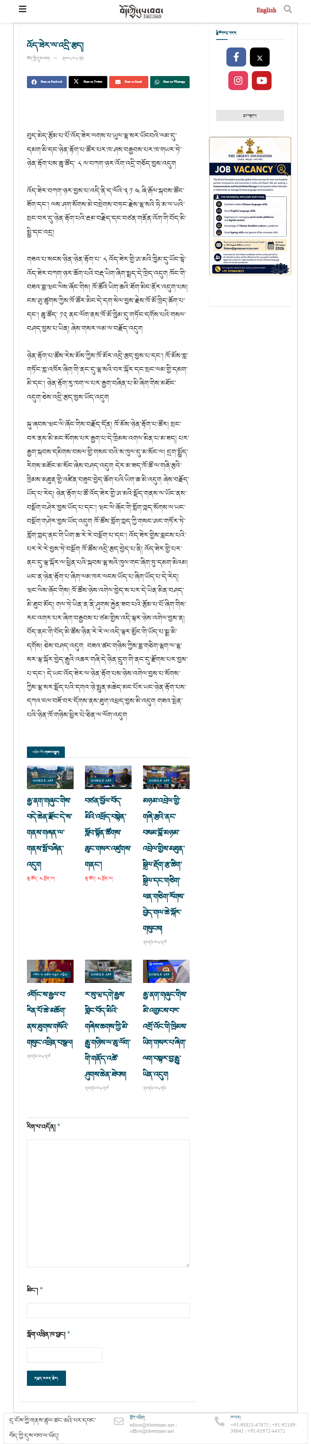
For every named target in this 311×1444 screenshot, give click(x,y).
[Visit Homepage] (141, 12)
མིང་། (35, 1290)
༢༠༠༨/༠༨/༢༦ (73, 58)
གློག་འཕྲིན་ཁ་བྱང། (49, 1334)
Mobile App (43, 781)
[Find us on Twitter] (260, 57)
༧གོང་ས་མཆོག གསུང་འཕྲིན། (50, 975)
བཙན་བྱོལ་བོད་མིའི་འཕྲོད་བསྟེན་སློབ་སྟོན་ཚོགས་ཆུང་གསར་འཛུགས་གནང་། (108, 832)
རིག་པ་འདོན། (44, 1127)
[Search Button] (288, 11)
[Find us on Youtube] (262, 81)
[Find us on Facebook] (236, 57)
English (266, 11)
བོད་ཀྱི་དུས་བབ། (38, 58)
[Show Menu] (22, 11)
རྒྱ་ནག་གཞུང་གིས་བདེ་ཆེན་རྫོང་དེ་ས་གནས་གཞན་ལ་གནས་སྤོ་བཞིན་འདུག (49, 832)
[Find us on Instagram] (238, 81)
